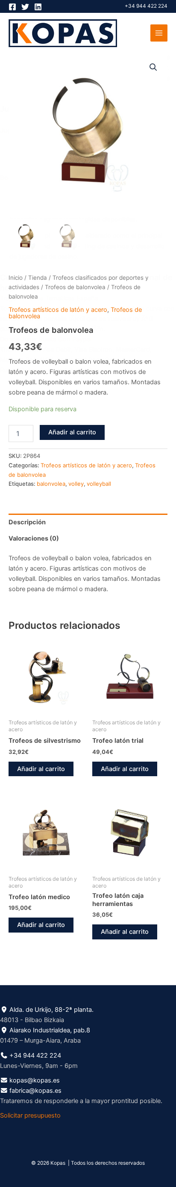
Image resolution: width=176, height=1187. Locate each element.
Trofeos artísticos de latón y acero (58, 310)
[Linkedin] (38, 7)
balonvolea (51, 483)
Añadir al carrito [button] (41, 769)
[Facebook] (12, 7)
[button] (153, 67)
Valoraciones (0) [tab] (34, 538)
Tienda (37, 277)
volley (76, 483)
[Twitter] (25, 7)
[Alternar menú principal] (158, 33)
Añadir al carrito (72, 432)
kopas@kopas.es (34, 1080)
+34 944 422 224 (146, 6)
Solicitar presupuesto (30, 1115)
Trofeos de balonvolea (75, 287)
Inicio (16, 277)
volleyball (99, 483)
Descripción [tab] (27, 522)
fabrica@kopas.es (35, 1090)
